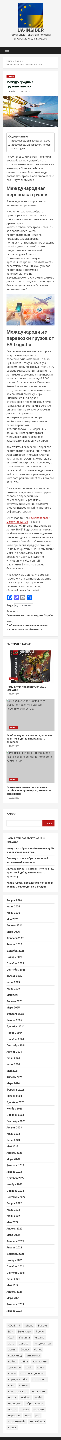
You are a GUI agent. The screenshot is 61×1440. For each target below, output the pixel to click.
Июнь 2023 (13, 1140)
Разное (10, 76)
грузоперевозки (23, 605)
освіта (12, 1409)
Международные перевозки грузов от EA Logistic (31, 146)
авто (11, 1343)
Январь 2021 (14, 1310)
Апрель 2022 (14, 1228)
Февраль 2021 (15, 1304)
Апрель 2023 (14, 1152)
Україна (39, 1337)
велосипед (15, 1355)
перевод (38, 1409)
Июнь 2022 (13, 1216)
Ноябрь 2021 (14, 1260)
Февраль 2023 (15, 1165)
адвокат (24, 1343)
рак (37, 1415)
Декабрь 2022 (15, 1178)
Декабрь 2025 (15, 950)
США (11, 1337)
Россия (40, 1331)
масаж (12, 1397)
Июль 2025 (13, 982)
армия (12, 1349)
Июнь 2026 (13, 912)
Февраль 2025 (15, 1013)
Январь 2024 (14, 1096)
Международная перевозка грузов (30, 140)
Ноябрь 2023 (14, 1108)
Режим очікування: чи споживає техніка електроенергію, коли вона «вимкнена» (30, 767)
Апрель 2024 (14, 1077)
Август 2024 (14, 1051)
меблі (38, 1397)
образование (34, 1403)
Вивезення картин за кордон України (30, 613)
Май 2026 (12, 919)
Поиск (11, 814)
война (12, 1361)
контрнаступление (32, 1373)
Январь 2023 (14, 1171)
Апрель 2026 (14, 925)
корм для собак (18, 1379)
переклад (14, 1415)
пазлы (25, 1409)
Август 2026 (14, 900)
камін (29, 1367)
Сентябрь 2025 (16, 969)
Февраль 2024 (15, 1089)
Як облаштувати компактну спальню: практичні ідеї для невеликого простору (30, 715)
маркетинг (39, 1391)
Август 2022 (14, 1203)
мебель (25, 1397)
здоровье (14, 1367)
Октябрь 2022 (15, 1190)
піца (28, 1415)
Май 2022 (12, 1222)
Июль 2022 (13, 1209)
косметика (39, 1379)
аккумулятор (42, 1343)
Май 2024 (12, 1070)
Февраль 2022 (15, 1241)
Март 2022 (13, 1234)
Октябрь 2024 (15, 1039)
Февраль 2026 (15, 938)
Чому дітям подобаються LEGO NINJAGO (30, 666)
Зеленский (24, 1331)
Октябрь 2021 (15, 1266)
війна (24, 1361)
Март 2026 (13, 931)
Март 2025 (13, 1007)
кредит (23, 1385)
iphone (29, 1325)
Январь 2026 (14, 944)
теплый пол (37, 1421)
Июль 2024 (13, 1058)
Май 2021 (12, 1285)
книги (12, 1373)
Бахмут (42, 1325)
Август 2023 (14, 1127)
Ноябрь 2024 (14, 1032)
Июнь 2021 (13, 1279)
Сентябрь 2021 (16, 1272)
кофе (11, 1385)
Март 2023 (13, 1159)
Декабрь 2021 (15, 1253)
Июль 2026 (13, 906)
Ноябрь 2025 (14, 957)
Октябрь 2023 (15, 1114)
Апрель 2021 (14, 1291)
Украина (24, 1337)
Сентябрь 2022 (16, 1197)
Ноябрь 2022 (14, 1184)
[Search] (54, 50)
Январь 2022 (14, 1247)
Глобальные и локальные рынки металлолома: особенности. (27, 625)
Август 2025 (14, 976)
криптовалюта (17, 1391)
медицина (14, 1403)
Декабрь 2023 (15, 1102)
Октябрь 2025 (15, 963)
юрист (12, 1427)
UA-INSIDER (30, 30)
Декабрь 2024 (15, 1026)
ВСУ (10, 1331)
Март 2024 (13, 1083)
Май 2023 (12, 1146)
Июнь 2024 (13, 1064)
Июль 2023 (13, 1133)
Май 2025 (12, 994)
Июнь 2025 (13, 988)
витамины (33, 1355)
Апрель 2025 (14, 1001)
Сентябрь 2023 (16, 1121)
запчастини (40, 1361)
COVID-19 (14, 1325)
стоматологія (16, 1421)
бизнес (25, 1349)
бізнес (38, 1349)
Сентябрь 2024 (16, 1045)
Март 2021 (13, 1298)
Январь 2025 (14, 1020)
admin (11, 91)
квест (40, 1367)
